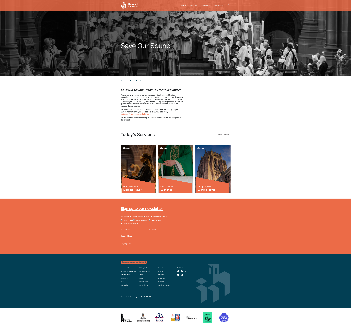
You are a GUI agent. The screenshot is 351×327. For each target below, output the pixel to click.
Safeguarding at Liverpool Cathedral (134, 262)
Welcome (124, 81)
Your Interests (125, 216)
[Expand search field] (228, 5)
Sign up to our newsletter (142, 209)
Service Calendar (223, 135)
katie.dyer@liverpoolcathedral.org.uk (135, 114)
